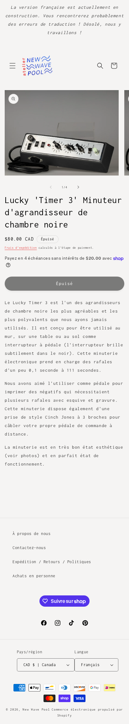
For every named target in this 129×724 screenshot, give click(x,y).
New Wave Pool (36, 709)
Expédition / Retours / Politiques (52, 561)
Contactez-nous (29, 547)
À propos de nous (32, 533)
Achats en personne (34, 576)
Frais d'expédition (21, 247)
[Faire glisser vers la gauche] (51, 187)
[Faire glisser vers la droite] (78, 187)
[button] (12, 66)
